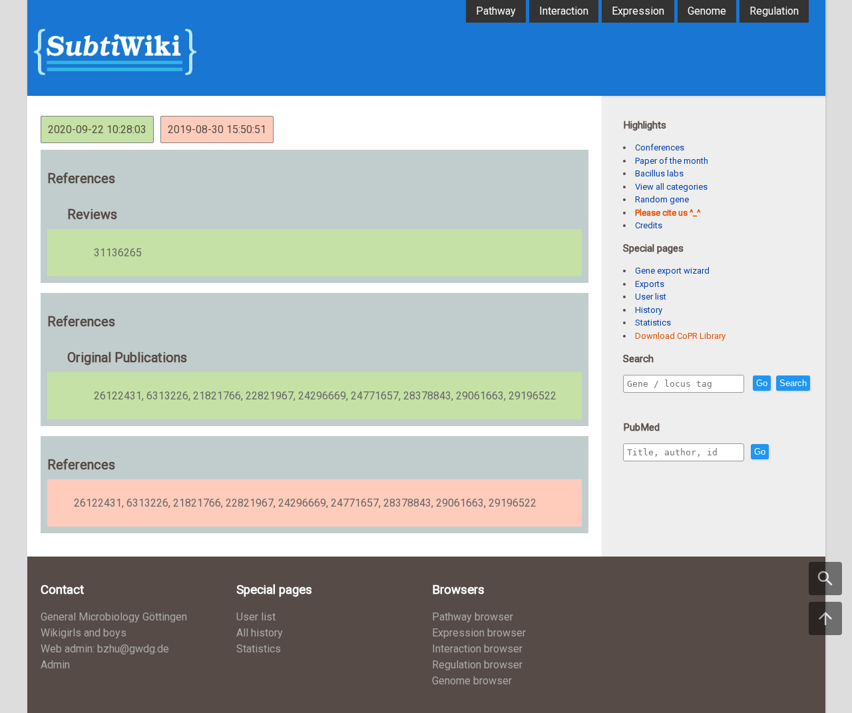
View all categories (671, 187)
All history (259, 632)
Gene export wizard (672, 271)
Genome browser (472, 680)
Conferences (659, 147)
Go (761, 383)
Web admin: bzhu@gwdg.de (105, 648)
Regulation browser (477, 664)
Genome (707, 11)
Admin (55, 664)
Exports (649, 284)
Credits (648, 225)
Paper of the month (671, 161)
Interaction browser (477, 648)
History (648, 310)
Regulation (774, 11)
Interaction (563, 11)
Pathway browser (472, 616)
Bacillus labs (659, 173)
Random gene (662, 199)
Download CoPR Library (680, 336)
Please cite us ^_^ (667, 213)
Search (793, 383)
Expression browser (479, 632)
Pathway (496, 11)
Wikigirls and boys (83, 632)
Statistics (653, 323)
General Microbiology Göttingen (114, 616)
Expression (638, 11)
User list (650, 297)
